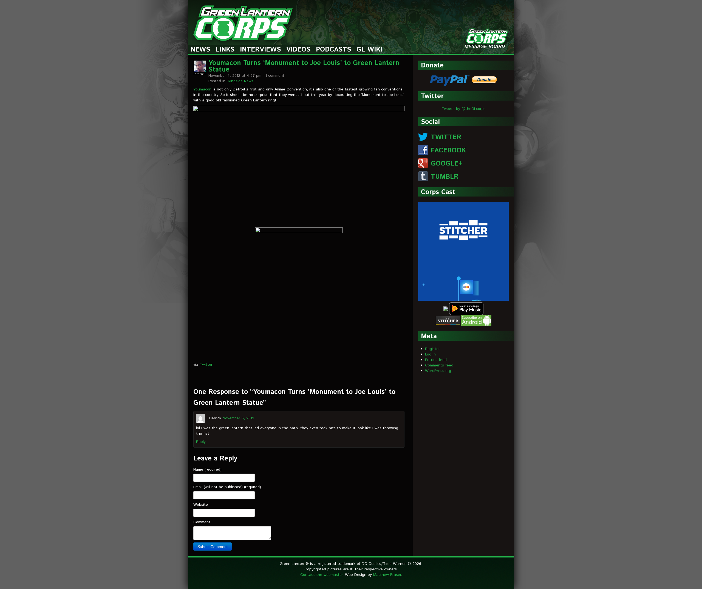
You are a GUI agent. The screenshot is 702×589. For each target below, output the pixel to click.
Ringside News (240, 81)
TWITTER (446, 137)
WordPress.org (438, 371)
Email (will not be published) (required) (227, 487)
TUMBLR (444, 176)
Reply (201, 442)
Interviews (260, 50)
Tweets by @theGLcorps (463, 109)
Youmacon (202, 89)
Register (432, 349)
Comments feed (439, 365)
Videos (298, 50)
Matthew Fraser (387, 574)
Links (225, 50)
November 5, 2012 (238, 418)
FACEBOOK (448, 150)
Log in (430, 354)
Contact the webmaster (321, 574)
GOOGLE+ (447, 163)
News (200, 50)
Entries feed (436, 360)
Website (200, 504)
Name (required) (207, 469)
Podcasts (333, 50)
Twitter (206, 364)
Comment (201, 522)
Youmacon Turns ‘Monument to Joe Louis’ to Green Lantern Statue (304, 66)
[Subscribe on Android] (476, 320)
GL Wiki (369, 50)
